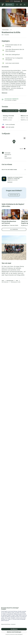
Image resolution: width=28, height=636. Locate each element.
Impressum (9, 182)
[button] (14, 17)
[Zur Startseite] (3, 4)
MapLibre (22, 148)
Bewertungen (17, 1)
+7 (10, 29)
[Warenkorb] (21, 4)
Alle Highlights (5, 66)
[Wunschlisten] (17, 4)
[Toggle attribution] (25, 149)
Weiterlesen (4, 92)
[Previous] (2, 17)
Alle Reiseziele (9, 280)
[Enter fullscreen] (24, 138)
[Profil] (24, 4)
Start (3, 280)
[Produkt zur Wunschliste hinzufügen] (24, 10)
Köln (17, 280)
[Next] (26, 17)
